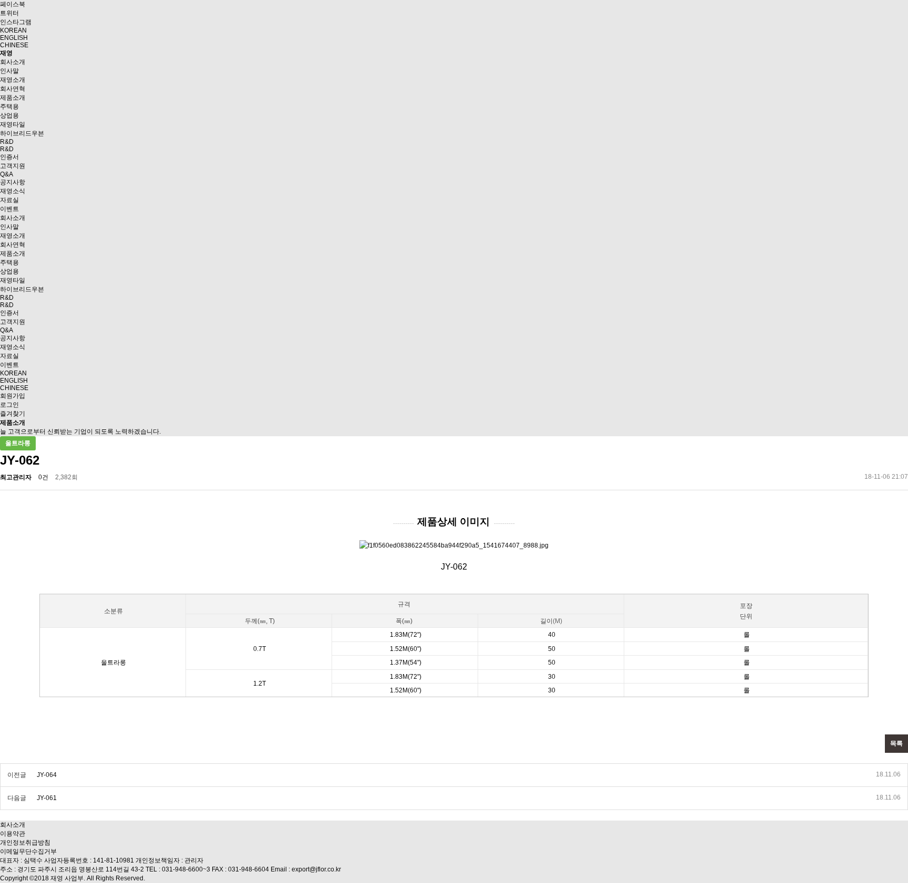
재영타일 (12, 124)
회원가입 (12, 396)
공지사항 (12, 182)
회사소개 (12, 62)
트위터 (9, 13)
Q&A (6, 174)
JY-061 (47, 798)
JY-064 (47, 775)
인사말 (9, 71)
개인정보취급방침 (25, 842)
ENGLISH (14, 37)
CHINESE (14, 45)
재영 (6, 53)
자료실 (9, 200)
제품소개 (12, 97)
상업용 (9, 115)
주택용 (9, 106)
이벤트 (9, 209)
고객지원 (12, 166)
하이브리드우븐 (22, 133)
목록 (896, 743)
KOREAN (13, 30)
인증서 (9, 157)
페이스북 (12, 4)
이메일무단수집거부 (28, 851)
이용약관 (12, 833)
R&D (7, 141)
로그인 (9, 404)
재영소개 (12, 79)
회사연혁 (12, 88)
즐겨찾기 (12, 413)
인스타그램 (16, 22)
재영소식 (12, 191)
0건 (43, 477)
